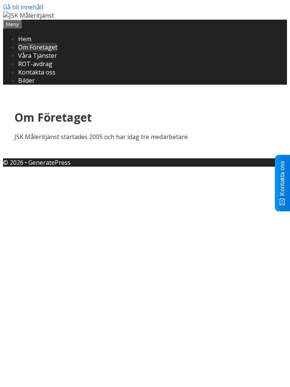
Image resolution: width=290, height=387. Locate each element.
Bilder (26, 80)
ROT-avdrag (35, 64)
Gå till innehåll (23, 7)
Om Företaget (37, 47)
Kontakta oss (37, 72)
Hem (24, 39)
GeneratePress (49, 162)
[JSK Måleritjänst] (28, 15)
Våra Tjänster (37, 55)
